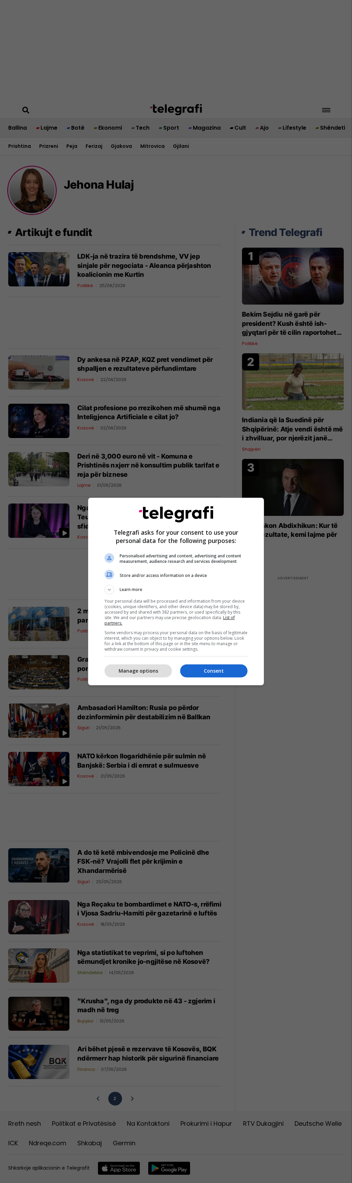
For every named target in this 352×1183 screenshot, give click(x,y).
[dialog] (176, 591)
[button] (176, 589)
